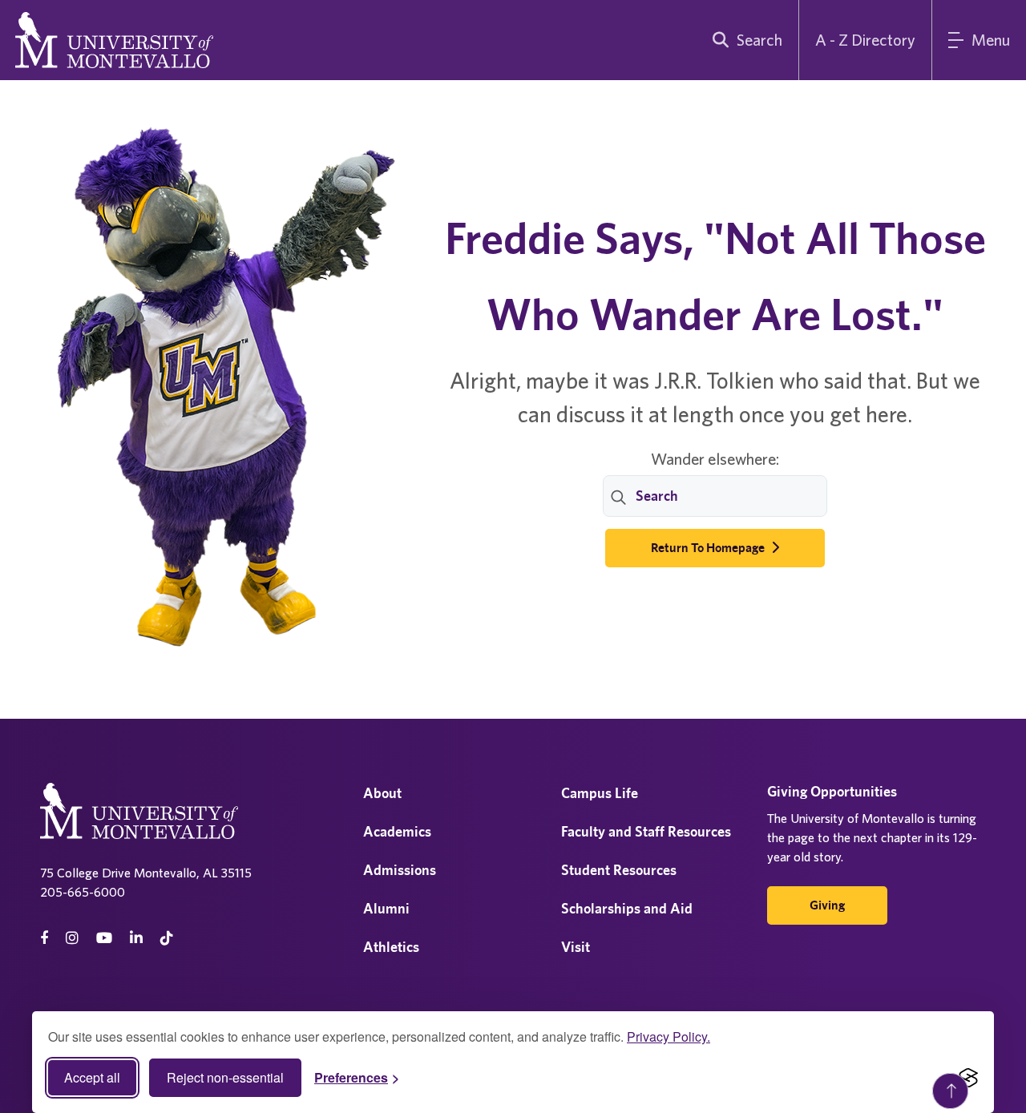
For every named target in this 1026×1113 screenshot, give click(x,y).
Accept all (92, 1077)
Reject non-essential (225, 1077)
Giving (827, 905)
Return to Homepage (709, 547)
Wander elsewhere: (715, 459)
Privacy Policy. (668, 1036)
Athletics (391, 946)
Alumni (386, 908)
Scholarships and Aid (627, 908)
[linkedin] (136, 938)
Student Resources (619, 869)
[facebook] (44, 938)
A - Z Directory (865, 39)
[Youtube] (104, 938)
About (382, 792)
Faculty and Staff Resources (646, 831)
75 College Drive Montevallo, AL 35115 (146, 872)
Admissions (399, 869)
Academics (397, 831)
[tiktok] (166, 938)
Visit (575, 946)
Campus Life (599, 792)
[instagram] (72, 938)
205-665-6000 (82, 892)
